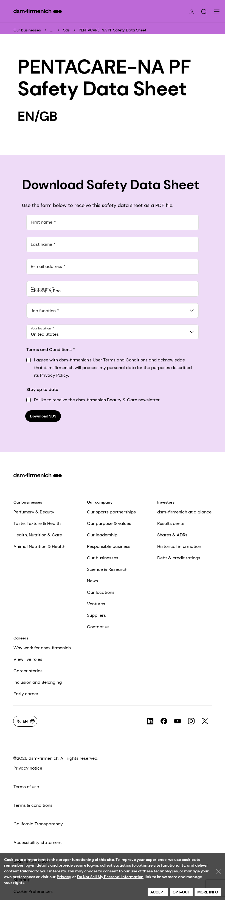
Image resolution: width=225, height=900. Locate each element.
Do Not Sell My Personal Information (110, 876)
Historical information (179, 546)
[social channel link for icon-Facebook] (164, 721)
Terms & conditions (32, 805)
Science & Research (107, 569)
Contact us (98, 627)
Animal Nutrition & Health (39, 546)
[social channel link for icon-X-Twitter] (205, 721)
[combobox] (112, 310)
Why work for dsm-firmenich (42, 648)
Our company (100, 502)
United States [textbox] (45, 334)
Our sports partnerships (111, 512)
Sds (66, 30)
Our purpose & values (109, 523)
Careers (20, 638)
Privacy (64, 876)
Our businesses (27, 30)
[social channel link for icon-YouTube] (177, 721)
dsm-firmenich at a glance (184, 512)
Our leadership (102, 535)
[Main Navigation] (217, 11)
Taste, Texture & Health (37, 523)
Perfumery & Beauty (33, 512)
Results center (171, 523)
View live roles (27, 659)
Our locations (100, 592)
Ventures (96, 604)
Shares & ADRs (172, 535)
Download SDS (43, 416)
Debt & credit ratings (178, 558)
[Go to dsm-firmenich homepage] (37, 11)
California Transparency (38, 824)
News (92, 581)
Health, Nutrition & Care (37, 535)
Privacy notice (27, 768)
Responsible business (108, 546)
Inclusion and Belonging (37, 682)
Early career (25, 694)
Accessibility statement (37, 842)
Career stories (28, 671)
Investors (166, 502)
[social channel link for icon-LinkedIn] (150, 721)
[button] (204, 12)
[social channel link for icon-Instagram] (191, 721)
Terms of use (26, 787)
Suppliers (96, 615)
